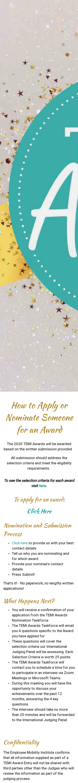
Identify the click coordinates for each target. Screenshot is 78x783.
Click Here (39, 511)
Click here (20, 543)
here (42, 486)
